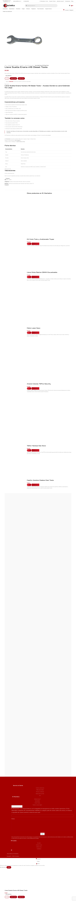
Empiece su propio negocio (37, 804)
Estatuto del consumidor (40, 793)
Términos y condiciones (40, 791)
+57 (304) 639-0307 (26, 1)
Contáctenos (39, 848)
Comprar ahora (21, 896)
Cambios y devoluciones (40, 787)
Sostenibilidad (37, 800)
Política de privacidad (40, 789)
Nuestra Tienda (37, 802)
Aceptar (9, 867)
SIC (40, 795)
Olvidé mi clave (39, 846)
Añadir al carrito (13, 78)
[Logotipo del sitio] (9, 5)
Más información (3, 867)
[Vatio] (38, 429)
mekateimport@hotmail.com (17, 1)
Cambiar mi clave (39, 844)
